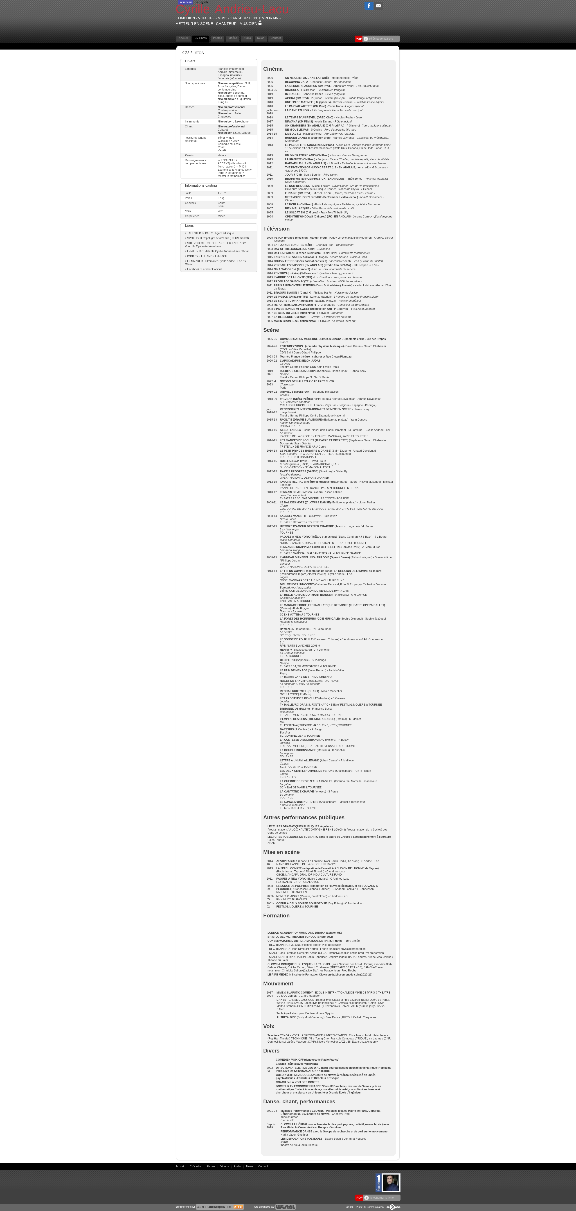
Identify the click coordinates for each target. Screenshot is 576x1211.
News (250, 1166)
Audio (238, 1166)
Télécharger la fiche (380, 38)
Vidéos (225, 1166)
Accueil (180, 1166)
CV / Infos (196, 1166)
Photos (211, 1166)
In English (202, 2)
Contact (263, 1166)
